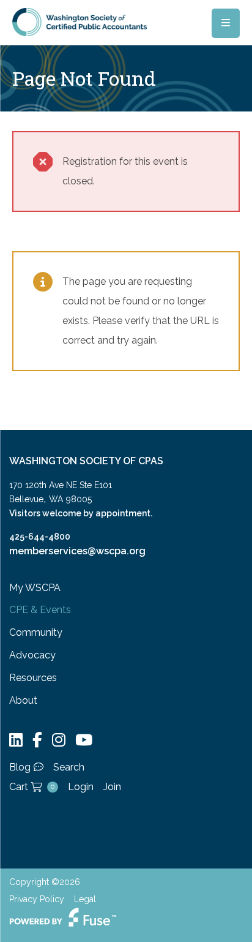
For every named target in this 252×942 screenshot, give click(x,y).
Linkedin (16, 740)
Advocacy (32, 655)
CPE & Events (40, 610)
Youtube (83, 740)
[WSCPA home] (79, 21)
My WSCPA (35, 587)
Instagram (58, 740)
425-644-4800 (39, 536)
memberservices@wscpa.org (77, 551)
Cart (31, 787)
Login (81, 787)
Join (112, 787)
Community (35, 632)
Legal (85, 899)
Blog (20, 767)
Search (68, 767)
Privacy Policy (36, 899)
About (23, 700)
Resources (33, 678)
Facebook (37, 740)
